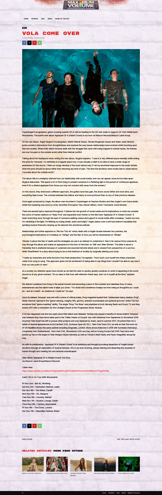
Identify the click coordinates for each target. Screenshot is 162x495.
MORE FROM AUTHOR (68, 450)
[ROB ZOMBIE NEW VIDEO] (129, 464)
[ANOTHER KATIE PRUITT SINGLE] (105, 464)
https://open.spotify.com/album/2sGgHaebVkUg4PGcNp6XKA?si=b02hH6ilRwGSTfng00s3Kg (65, 371)
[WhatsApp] (39, 43)
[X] (29, 43)
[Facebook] (24, 43)
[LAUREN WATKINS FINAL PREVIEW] (81, 464)
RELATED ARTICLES (36, 450)
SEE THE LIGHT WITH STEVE (128, 439)
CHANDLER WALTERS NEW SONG (57, 473)
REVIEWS (34, 19)
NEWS (50, 19)
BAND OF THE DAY (62, 19)
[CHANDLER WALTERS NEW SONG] (57, 464)
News (30, 25)
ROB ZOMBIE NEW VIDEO (126, 473)
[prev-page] (23, 480)
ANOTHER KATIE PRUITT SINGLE (104, 473)
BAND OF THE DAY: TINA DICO (31, 473)
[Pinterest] (34, 43)
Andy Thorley (28, 38)
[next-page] (27, 480)
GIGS (43, 19)
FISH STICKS (27, 439)
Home (26, 19)
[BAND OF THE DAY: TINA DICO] (33, 464)
